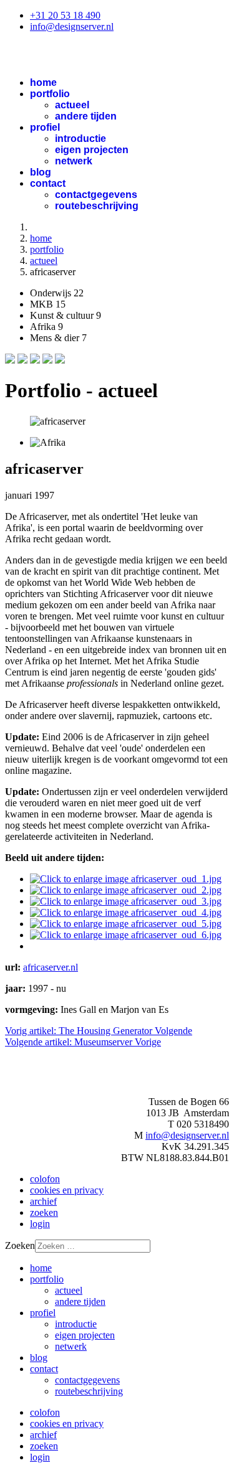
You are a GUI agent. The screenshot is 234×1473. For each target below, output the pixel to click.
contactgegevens (96, 194)
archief (43, 1201)
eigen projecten (92, 149)
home (43, 82)
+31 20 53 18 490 (65, 15)
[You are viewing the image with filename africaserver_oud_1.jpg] (126, 878)
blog (40, 172)
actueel (72, 105)
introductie (80, 138)
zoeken (44, 1212)
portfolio (50, 93)
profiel (45, 127)
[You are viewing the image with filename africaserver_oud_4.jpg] (126, 912)
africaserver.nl (50, 967)
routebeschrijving (97, 205)
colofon (45, 1179)
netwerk (73, 161)
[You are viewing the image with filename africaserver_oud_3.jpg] (126, 901)
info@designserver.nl (72, 26)
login (40, 1223)
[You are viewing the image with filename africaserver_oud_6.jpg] (126, 934)
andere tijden (86, 116)
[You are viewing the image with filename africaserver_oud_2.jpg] (126, 890)
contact (48, 183)
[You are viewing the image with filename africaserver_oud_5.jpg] (126, 923)
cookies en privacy (67, 1190)
